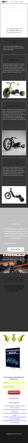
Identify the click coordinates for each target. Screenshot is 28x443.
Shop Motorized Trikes (14, 126)
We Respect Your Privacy (14, 398)
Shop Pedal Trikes (14, 76)
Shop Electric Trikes (14, 182)
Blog (22, 1)
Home (12, 1)
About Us (17, 1)
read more (15, 249)
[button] (2, 242)
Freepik (13, 243)
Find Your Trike (14, 30)
